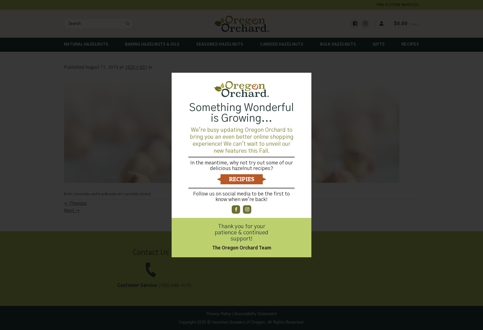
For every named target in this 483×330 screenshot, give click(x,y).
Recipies (241, 179)
